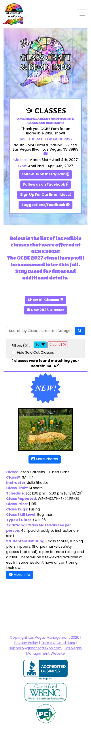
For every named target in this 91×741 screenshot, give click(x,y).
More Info (21, 575)
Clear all (56, 344)
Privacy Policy (26, 643)
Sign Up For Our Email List (44, 195)
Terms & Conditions (58, 643)
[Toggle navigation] (82, 14)
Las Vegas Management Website (54, 651)
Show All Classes (44, 300)
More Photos (46, 459)
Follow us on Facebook (44, 185)
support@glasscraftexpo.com (35, 648)
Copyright (18, 638)
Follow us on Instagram (44, 174)
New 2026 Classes (47, 310)
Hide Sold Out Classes (35, 352)
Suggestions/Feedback (43, 205)
